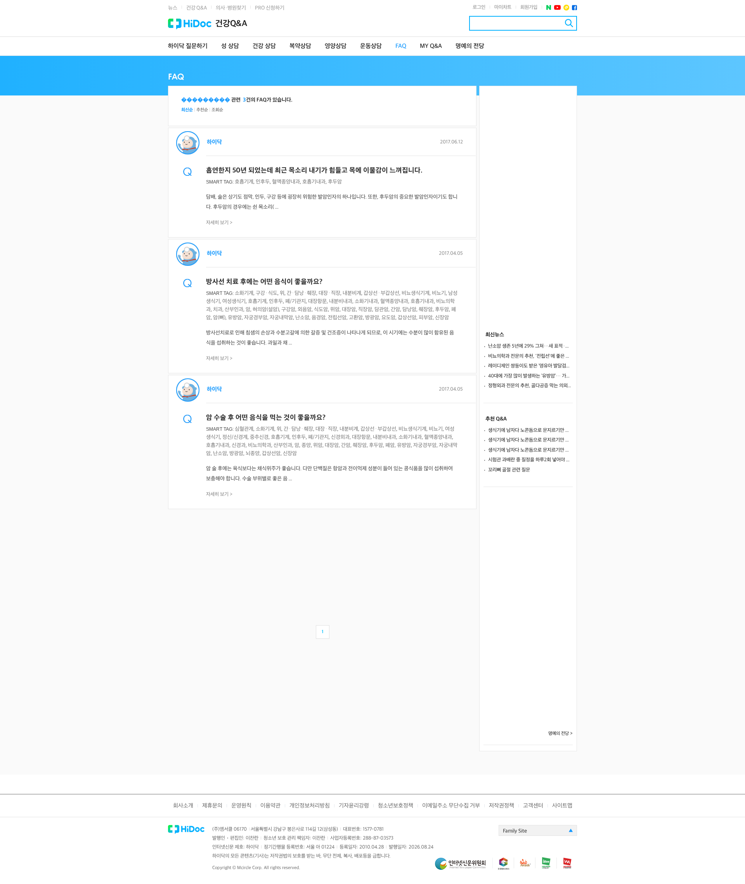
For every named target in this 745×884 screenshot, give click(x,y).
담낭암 (409, 309)
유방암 (235, 317)
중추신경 (259, 437)
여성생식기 (234, 301)
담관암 (381, 309)
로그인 (479, 7)
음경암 (319, 317)
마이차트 (502, 7)
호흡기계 (244, 182)
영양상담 (336, 46)
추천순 (202, 110)
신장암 (442, 317)
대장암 (349, 309)
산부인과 (234, 309)
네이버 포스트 (548, 7)
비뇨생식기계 (416, 293)
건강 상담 (264, 46)
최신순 (187, 110)
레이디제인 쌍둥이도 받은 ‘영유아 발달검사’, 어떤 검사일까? (530, 366)
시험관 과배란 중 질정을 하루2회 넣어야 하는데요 (530, 460)
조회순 (217, 110)
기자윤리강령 (354, 805)
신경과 (239, 445)
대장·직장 (329, 293)
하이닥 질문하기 (188, 46)
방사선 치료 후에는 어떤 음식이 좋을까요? (264, 282)
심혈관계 (244, 429)
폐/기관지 (295, 301)
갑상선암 (407, 317)
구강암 (288, 309)
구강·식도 (266, 293)
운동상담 (371, 46)
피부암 (426, 317)
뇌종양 (253, 453)
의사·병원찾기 (231, 8)
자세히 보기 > (219, 223)
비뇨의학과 (259, 445)
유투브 (557, 7)
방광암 (372, 317)
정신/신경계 (235, 437)
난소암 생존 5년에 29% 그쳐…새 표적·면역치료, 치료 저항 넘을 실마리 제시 (530, 346)
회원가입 (528, 7)
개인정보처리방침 (309, 805)
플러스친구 (566, 7)
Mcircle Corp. (250, 868)
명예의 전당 (470, 46)
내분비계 (352, 293)
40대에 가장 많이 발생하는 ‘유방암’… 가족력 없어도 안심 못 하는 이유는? (530, 376)
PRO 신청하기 (269, 8)
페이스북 (574, 7)
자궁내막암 (281, 317)
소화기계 (244, 293)
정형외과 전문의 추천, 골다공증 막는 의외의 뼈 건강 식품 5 (530, 386)
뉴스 (172, 8)
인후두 (263, 182)
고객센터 (533, 805)
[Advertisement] (322, 565)
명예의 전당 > (560, 734)
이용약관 (270, 805)
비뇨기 (439, 293)
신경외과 (340, 437)
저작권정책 (501, 805)
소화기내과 (366, 301)
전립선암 (337, 317)
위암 (335, 309)
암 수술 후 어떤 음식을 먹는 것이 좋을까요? (266, 418)
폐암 (390, 445)
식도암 (321, 309)
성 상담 (230, 46)
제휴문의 (212, 805)
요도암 (388, 317)
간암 (395, 309)
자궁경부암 (255, 317)
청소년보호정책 (395, 805)
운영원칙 (241, 805)
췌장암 (426, 309)
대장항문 (317, 301)
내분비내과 (340, 301)
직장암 (365, 309)
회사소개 (183, 805)
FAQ (400, 46)
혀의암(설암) (266, 309)
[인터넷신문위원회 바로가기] (464, 867)
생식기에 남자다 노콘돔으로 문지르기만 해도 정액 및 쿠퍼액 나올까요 (530, 430)
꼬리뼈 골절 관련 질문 (509, 470)
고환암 (356, 317)
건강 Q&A (196, 8)
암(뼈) (219, 317)
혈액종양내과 (286, 182)
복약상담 (300, 46)
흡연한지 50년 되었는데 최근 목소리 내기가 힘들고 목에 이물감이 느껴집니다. (314, 170)
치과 (217, 309)
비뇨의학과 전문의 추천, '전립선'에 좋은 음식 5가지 (530, 356)
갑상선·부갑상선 (381, 293)
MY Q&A (431, 46)
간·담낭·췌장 (301, 293)
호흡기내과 (314, 182)
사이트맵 (562, 805)
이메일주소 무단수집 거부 (451, 805)
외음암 (305, 309)
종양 (306, 445)
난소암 (302, 317)
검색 (569, 23)
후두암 (335, 182)
